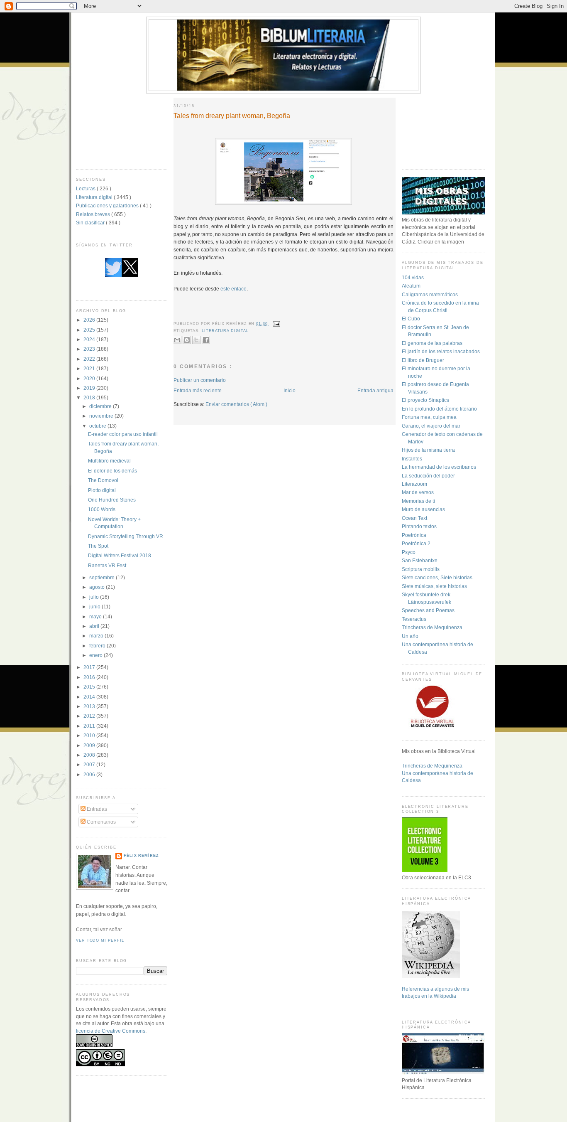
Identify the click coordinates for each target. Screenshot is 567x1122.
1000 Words (101, 509)
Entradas (96, 809)
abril (94, 626)
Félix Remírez (141, 856)
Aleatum (411, 285)
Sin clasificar (91, 222)
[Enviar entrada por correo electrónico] (275, 324)
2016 (89, 677)
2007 (89, 764)
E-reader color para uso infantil (123, 434)
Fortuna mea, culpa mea (429, 417)
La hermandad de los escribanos (439, 467)
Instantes (412, 458)
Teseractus (414, 619)
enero (96, 655)
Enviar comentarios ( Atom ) (236, 404)
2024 (89, 339)
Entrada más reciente (198, 390)
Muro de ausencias (423, 509)
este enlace (233, 288)
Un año (410, 636)
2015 (89, 686)
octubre (98, 425)
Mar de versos (418, 492)
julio (94, 597)
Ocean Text (414, 518)
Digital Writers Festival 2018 (119, 555)
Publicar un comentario (200, 380)
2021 (89, 368)
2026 (89, 319)
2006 (89, 774)
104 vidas (413, 277)
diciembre (101, 406)
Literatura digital (95, 197)
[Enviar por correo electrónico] (177, 340)
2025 (89, 329)
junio (95, 606)
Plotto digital (102, 490)
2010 (89, 735)
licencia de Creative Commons (110, 1030)
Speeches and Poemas (428, 610)
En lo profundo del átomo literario (439, 408)
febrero (98, 645)
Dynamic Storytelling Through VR (125, 536)
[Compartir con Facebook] (206, 340)
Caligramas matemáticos (430, 294)
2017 (89, 667)
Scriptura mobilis (421, 569)
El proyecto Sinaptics (425, 400)
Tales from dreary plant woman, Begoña (232, 115)
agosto (97, 587)
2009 (89, 745)
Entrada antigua (375, 390)
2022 (89, 359)
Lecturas (86, 188)
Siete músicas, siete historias (434, 586)
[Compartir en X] (196, 340)
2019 (89, 388)
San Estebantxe (419, 560)
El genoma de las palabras (432, 343)
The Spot (98, 546)
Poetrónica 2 (416, 543)
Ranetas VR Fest (107, 565)
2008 (89, 755)
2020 (89, 378)
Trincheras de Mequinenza (432, 627)
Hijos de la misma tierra (428, 450)
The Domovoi (103, 480)
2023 (89, 349)
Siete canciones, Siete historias (437, 577)
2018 (89, 397)
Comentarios (101, 821)
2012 (89, 715)
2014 (89, 696)
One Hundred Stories (112, 499)
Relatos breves (93, 214)
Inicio (290, 390)
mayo (96, 616)
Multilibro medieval (109, 460)
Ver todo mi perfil (100, 940)
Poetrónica (414, 535)
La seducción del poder (428, 475)
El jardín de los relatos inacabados (441, 351)
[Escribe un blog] (187, 340)
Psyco (408, 552)
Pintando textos (419, 526)
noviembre (102, 415)
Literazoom (414, 484)
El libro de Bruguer (423, 360)
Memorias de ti (418, 501)
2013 (89, 706)
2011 (89, 725)
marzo (97, 635)
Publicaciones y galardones (108, 205)
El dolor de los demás (112, 470)
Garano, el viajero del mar (431, 425)
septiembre (102, 577)
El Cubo (411, 318)
